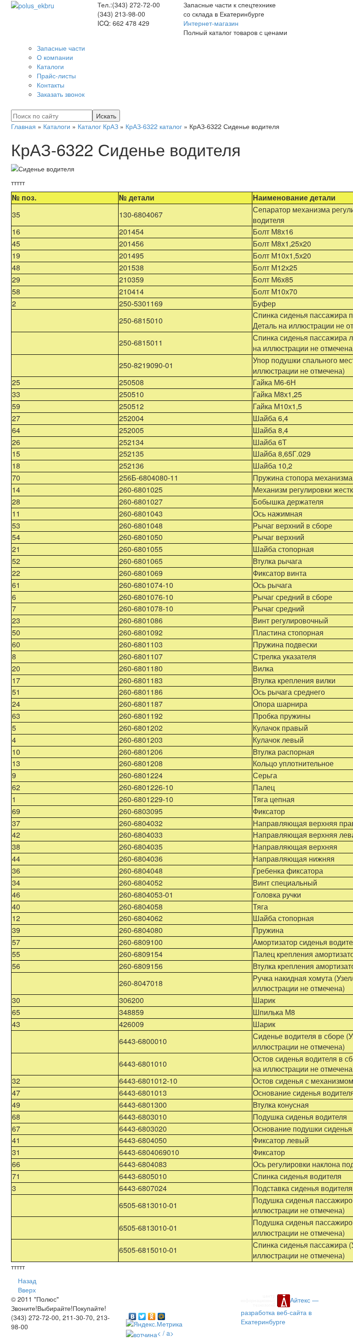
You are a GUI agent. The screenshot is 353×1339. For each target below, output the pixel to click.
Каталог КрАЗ (98, 126)
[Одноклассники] (152, 1314)
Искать (106, 115)
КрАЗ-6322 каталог (153, 126)
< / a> (165, 1333)
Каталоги (56, 126)
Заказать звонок (61, 94)
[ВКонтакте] (132, 1314)
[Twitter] (142, 1314)
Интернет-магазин (211, 23)
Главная (23, 126)
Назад (27, 1280)
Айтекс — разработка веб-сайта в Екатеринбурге (280, 1310)
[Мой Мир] (161, 1314)
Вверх (27, 1289)
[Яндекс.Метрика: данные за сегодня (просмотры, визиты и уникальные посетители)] (154, 1323)
